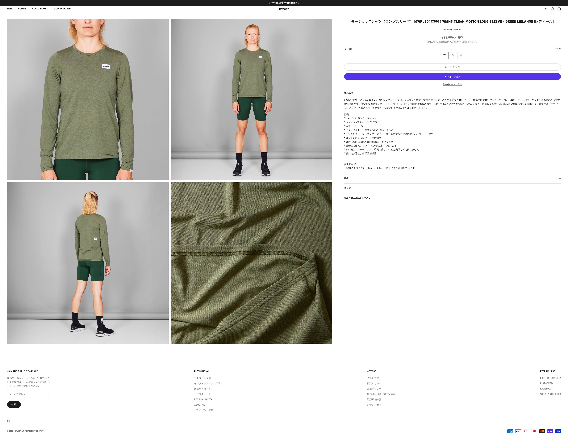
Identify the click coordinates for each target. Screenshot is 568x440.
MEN (9, 9)
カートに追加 (452, 67)
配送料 (441, 41)
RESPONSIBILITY (203, 399)
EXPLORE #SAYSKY (550, 378)
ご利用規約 (373, 378)
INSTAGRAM (546, 383)
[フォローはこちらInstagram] (8, 420)
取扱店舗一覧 (374, 399)
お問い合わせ (374, 404)
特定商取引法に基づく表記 (381, 394)
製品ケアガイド (202, 388)
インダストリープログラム (208, 383)
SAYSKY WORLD (62, 9)
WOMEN (22, 9)
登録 (14, 404)
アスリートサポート (205, 378)
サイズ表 (556, 48)
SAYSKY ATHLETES (550, 394)
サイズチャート (202, 394)
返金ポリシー (374, 388)
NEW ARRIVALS (40, 9)
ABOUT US (199, 404)
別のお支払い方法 (452, 84)
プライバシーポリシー (206, 410)
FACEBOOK (546, 388)
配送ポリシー (374, 383)
